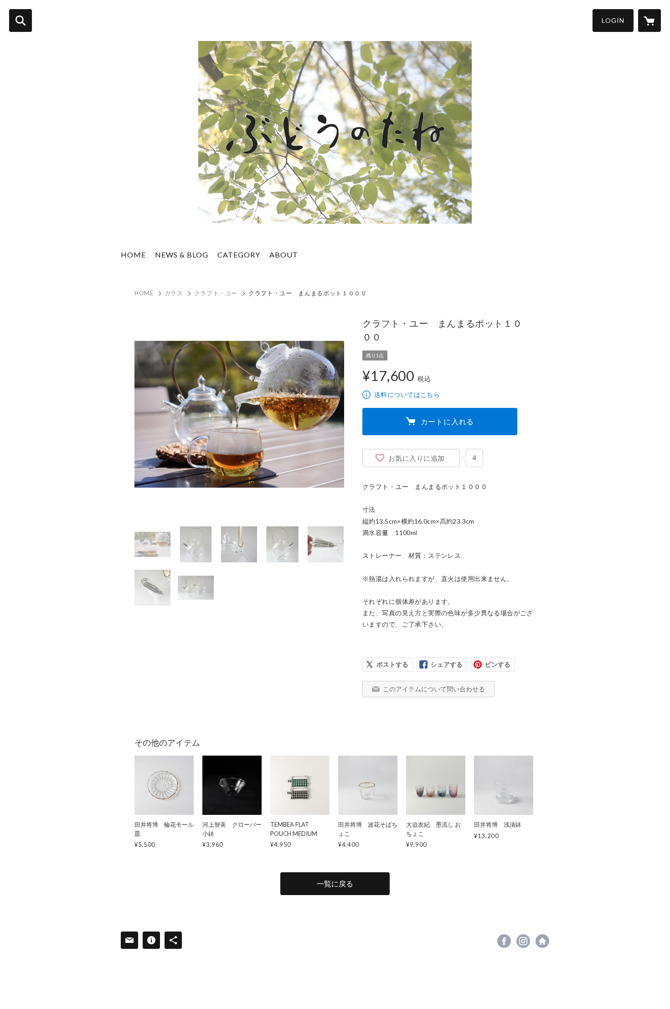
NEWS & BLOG (181, 254)
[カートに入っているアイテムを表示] (649, 20)
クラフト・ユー (216, 293)
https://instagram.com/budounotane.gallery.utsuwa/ (523, 941)
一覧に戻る (335, 883)
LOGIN (613, 20)
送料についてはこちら (407, 394)
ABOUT (283, 254)
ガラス (174, 293)
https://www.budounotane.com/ (542, 941)
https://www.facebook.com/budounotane (504, 941)
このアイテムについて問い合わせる (434, 689)
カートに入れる (447, 421)
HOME (133, 254)
